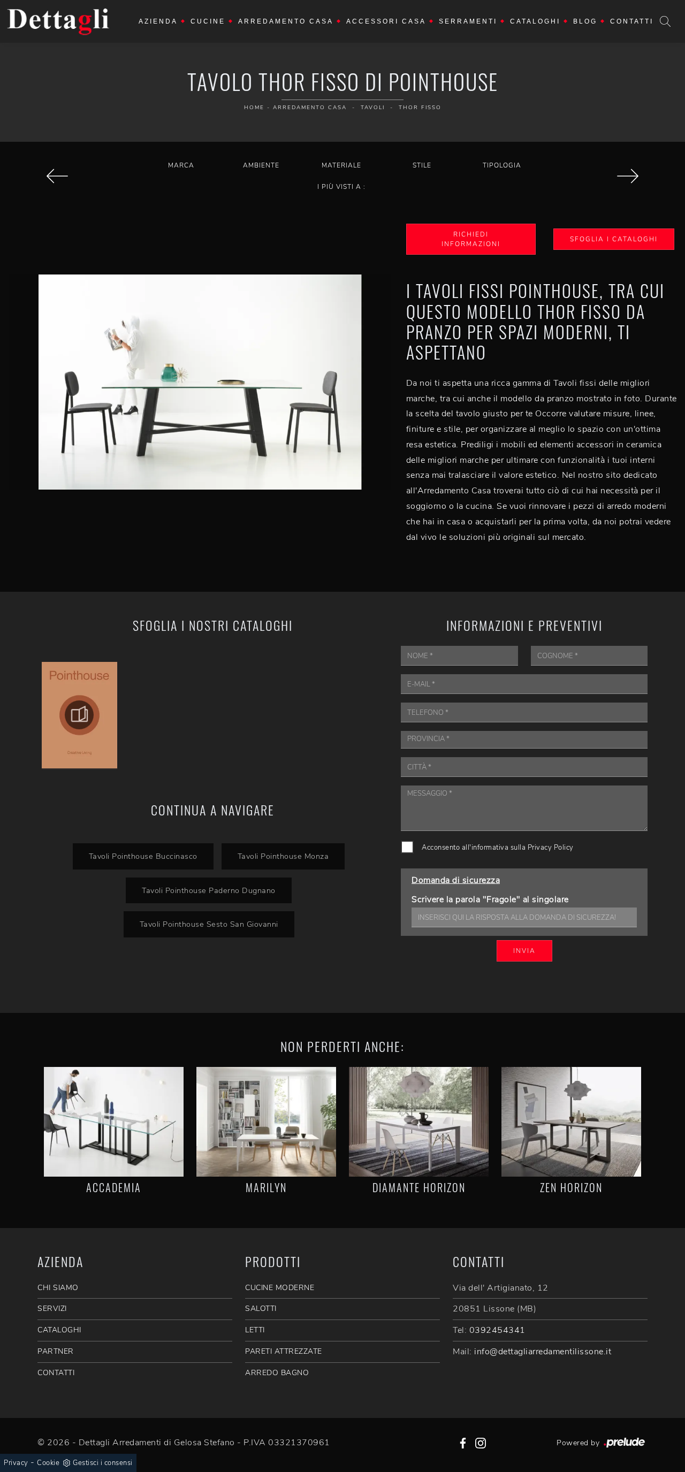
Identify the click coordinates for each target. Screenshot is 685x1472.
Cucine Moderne (279, 1288)
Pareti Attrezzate (283, 1351)
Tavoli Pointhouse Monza (283, 856)
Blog (585, 21)
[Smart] (628, 176)
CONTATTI (55, 1373)
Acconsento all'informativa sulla (498, 847)
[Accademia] (114, 1122)
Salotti (261, 1308)
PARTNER (55, 1351)
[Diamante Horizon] (419, 1122)
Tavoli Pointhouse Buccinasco (143, 856)
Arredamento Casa (285, 21)
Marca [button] (181, 165)
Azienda (158, 21)
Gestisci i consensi (103, 1463)
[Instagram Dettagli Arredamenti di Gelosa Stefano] (480, 1442)
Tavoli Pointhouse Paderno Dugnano (209, 890)
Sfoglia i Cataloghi (614, 239)
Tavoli (373, 107)
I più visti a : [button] (341, 186)
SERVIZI (52, 1308)
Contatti (631, 21)
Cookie (48, 1463)
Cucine (208, 21)
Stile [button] (422, 165)
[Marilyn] (266, 1122)
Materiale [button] (341, 165)
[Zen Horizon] (571, 1122)
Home (254, 107)
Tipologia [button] (502, 165)
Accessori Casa (386, 21)
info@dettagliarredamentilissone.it (542, 1351)
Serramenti (468, 21)
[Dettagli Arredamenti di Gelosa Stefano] (58, 21)
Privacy (16, 1463)
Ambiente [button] (261, 165)
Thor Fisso (420, 107)
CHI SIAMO (58, 1288)
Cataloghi (535, 21)
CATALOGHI (59, 1330)
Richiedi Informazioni (471, 239)
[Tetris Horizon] (57, 176)
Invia (524, 951)
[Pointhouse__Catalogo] (79, 715)
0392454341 (497, 1330)
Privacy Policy (551, 847)
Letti (255, 1330)
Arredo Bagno (277, 1373)
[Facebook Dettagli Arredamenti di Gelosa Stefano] (462, 1442)
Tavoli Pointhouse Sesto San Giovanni (209, 924)
